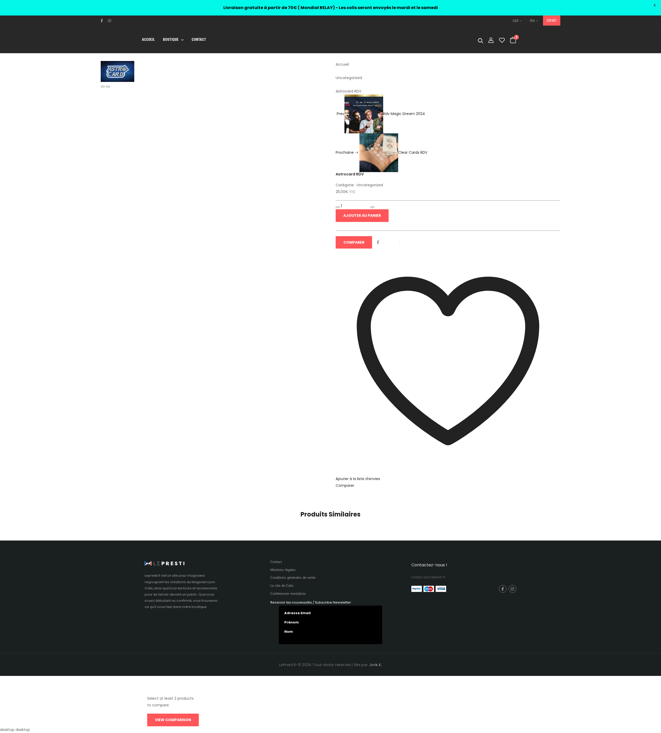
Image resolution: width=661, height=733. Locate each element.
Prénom (291, 622)
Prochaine (381, 152)
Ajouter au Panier (362, 215)
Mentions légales (283, 570)
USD (516, 20)
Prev (380, 113)
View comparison (173, 719)
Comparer (345, 485)
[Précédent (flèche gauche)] (6, 689)
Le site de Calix (282, 586)
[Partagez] (12, 680)
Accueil (148, 39)
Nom (288, 632)
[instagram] (109, 20)
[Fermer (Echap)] (17, 680)
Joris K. (375, 664)
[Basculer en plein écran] (7, 680)
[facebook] (102, 20)
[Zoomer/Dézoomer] (2, 680)
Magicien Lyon (203, 582)
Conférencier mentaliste (288, 594)
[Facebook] (378, 242)
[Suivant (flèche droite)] (19, 689)
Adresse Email (297, 613)
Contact (551, 20)
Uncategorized (349, 77)
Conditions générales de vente (293, 578)
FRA (532, 20)
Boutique (171, 39)
